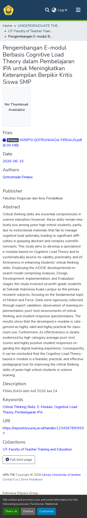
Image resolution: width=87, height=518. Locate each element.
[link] (43, 142)
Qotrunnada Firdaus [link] (18, 177)
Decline (28, 511)
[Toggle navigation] (78, 10)
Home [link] (7, 25)
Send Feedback (32, 479)
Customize (46, 511)
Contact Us (11, 479)
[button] (8, 10)
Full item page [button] (20, 459)
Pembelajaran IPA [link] (29, 412)
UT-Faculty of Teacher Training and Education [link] (30, 31)
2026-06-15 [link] (13, 161)
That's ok (11, 511)
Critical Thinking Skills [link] (19, 406)
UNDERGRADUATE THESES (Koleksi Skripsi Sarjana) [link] (40, 25)
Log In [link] (62, 10)
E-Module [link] (45, 406)
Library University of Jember (61, 475)
